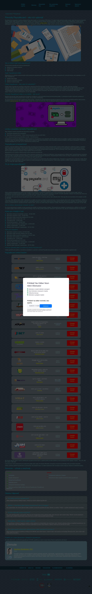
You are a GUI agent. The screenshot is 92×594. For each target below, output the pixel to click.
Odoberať (46, 306)
